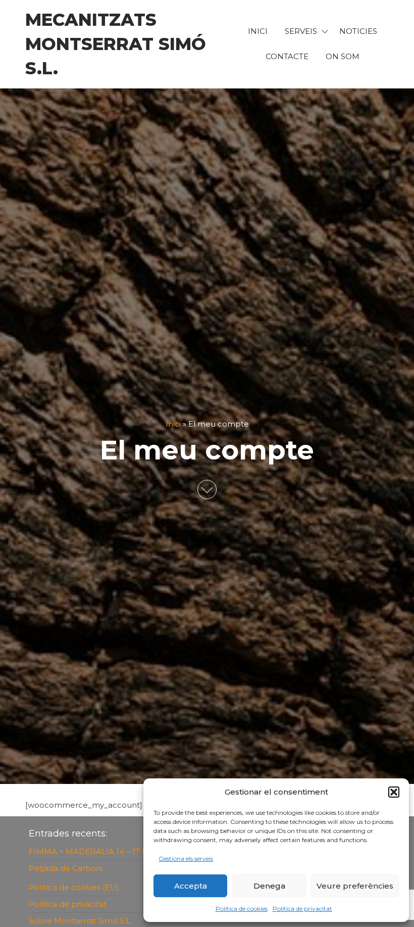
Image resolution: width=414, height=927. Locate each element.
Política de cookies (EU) (74, 887)
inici (258, 31)
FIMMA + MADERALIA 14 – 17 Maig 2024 (105, 851)
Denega (269, 886)
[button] (394, 792)
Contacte (287, 56)
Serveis (301, 31)
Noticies (358, 31)
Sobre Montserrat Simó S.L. (80, 920)
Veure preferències (355, 886)
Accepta (190, 886)
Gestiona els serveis (186, 858)
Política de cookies (242, 908)
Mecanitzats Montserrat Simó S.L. (115, 44)
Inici (173, 424)
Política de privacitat (302, 908)
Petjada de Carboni (65, 868)
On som (342, 56)
